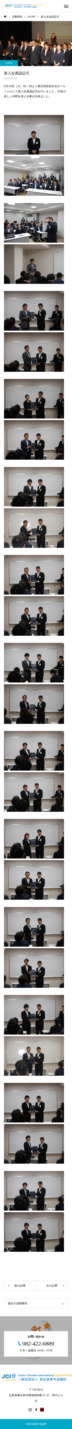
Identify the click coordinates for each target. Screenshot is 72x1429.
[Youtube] (42, 1410)
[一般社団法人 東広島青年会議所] (25, 6)
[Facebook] (36, 1410)
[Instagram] (30, 1410)
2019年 (9, 63)
